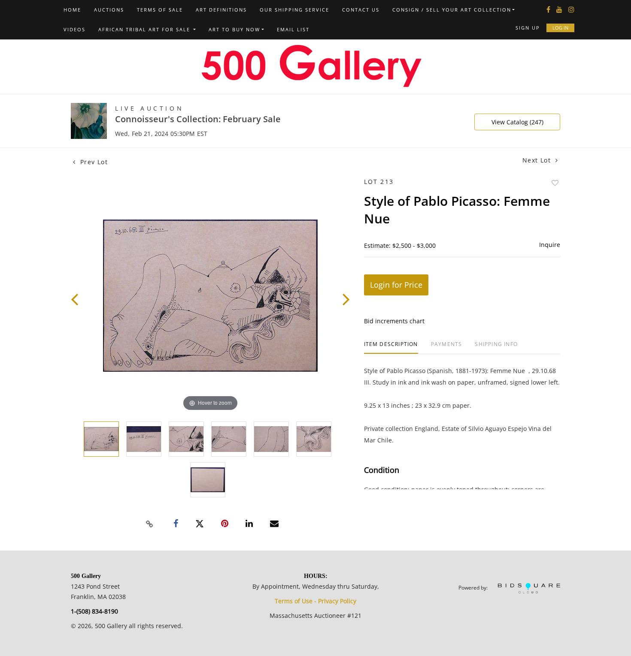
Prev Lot (93, 162)
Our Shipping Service (294, 9)
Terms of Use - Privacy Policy (315, 601)
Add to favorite (555, 183)
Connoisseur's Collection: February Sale (198, 119)
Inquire (549, 245)
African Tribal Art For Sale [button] (145, 29)
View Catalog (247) (517, 122)
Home (72, 9)
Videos (74, 29)
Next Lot (537, 160)
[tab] (391, 347)
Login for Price (396, 285)
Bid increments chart (394, 321)
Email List (293, 29)
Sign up (528, 27)
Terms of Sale (160, 9)
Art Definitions (221, 9)
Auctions (109, 9)
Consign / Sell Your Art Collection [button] (451, 9)
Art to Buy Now (234, 29)
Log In (560, 27)
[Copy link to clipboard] (150, 524)
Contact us (360, 9)
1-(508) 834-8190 (94, 611)
